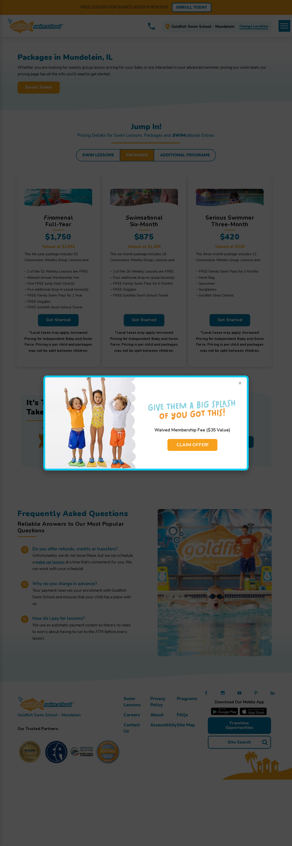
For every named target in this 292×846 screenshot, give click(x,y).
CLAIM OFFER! (192, 445)
